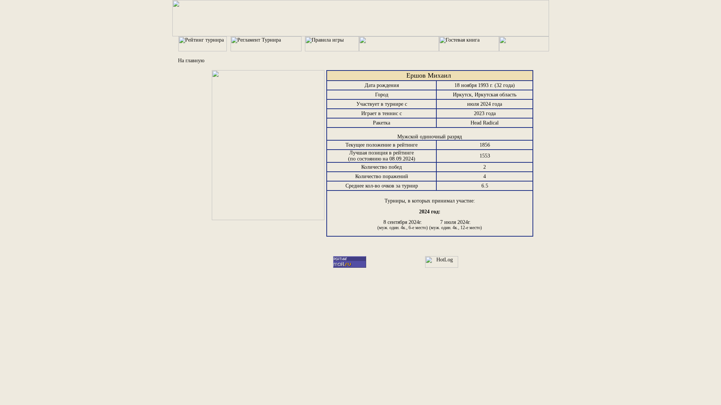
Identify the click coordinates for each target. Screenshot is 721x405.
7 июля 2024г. (455, 224)
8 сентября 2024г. (402, 224)
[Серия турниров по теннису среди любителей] (360, 35)
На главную (191, 60)
